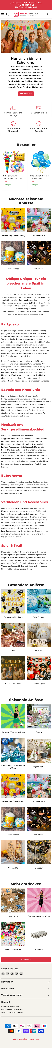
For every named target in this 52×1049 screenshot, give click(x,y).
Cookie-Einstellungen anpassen (26, 1039)
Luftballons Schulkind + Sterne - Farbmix (40, 177)
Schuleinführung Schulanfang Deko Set (12, 177)
